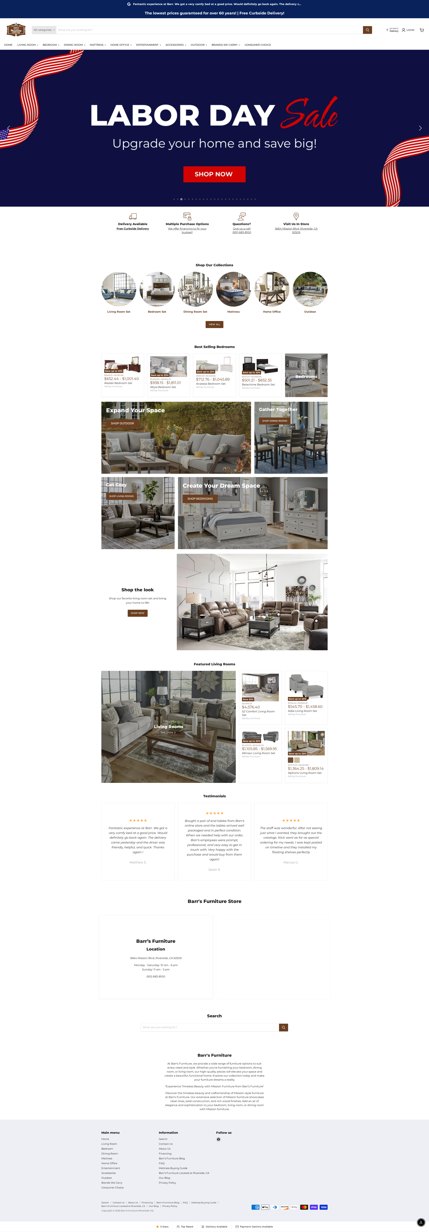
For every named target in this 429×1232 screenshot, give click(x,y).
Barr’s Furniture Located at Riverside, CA (184, 1173)
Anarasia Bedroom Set (211, 383)
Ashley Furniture (113, 386)
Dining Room (73, 44)
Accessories (175, 44)
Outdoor (198, 44)
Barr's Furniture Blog (172, 1158)
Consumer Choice (258, 44)
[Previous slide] (9, 128)
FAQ (162, 1163)
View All (214, 324)
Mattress (97, 44)
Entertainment (147, 44)
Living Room (26, 44)
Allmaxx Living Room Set (258, 753)
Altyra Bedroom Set (163, 387)
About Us (164, 1148)
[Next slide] (419, 128)
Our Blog (164, 1177)
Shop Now (137, 613)
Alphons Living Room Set (305, 773)
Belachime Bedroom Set (258, 384)
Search (163, 1139)
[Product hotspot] (278, 614)
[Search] (367, 30)
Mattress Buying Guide (173, 1168)
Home (8, 44)
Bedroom (50, 44)
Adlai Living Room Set (302, 711)
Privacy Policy (167, 1182)
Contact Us (166, 1143)
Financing (165, 1153)
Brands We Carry (225, 44)
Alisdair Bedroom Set (118, 383)
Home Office (120, 44)
